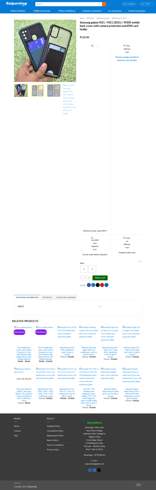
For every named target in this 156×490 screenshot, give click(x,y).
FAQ (16, 436)
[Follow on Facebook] (90, 470)
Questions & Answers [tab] (66, 297)
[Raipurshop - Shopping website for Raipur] (17, 4)
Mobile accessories (42, 11)
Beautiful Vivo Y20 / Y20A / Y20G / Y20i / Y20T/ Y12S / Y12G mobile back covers (45, 392)
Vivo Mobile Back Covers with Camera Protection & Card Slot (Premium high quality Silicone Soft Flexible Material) (23, 353)
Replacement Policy (55, 436)
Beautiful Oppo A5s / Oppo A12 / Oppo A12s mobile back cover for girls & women (110, 352)
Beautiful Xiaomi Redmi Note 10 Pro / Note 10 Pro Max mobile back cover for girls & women (132, 393)
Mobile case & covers (119, 18)
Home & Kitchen (18, 11)
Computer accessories (91, 11)
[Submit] (104, 4)
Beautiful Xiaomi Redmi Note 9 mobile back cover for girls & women (110, 392)
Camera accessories (136, 11)
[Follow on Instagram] (95, 470)
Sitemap (17, 483)
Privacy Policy (53, 450)
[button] (129, 4)
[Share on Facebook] (89, 285)
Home (82, 18)
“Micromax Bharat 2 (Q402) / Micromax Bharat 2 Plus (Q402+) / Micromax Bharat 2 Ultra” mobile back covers (24, 395)
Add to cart (100, 278)
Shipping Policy (53, 426)
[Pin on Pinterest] (102, 285)
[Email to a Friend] (98, 285)
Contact (17, 431)
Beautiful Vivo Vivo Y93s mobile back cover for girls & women (67, 351)
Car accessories (115, 11)
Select (82, 263)
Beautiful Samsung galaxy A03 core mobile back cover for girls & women (89, 351)
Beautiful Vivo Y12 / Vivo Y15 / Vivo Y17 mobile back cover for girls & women (67, 392)
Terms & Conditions (55, 445)
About (16, 426)
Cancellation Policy (55, 431)
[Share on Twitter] (93, 285)
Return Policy (52, 440)
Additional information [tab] (27, 297)
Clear (140, 261)
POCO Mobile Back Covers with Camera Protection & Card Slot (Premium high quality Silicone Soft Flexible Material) (45, 353)
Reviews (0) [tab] (47, 297)
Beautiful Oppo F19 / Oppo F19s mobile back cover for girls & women (132, 351)
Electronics (90, 18)
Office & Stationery (67, 11)
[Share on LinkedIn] (106, 285)
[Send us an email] (99, 470)
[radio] (84, 269)
